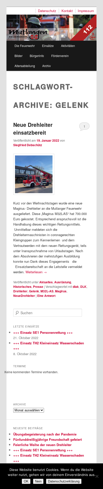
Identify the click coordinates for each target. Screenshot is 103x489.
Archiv (46, 66)
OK (26, 481)
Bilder (18, 55)
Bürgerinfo (37, 55)
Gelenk (34, 291)
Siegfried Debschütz (27, 145)
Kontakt (67, 11)
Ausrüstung (62, 282)
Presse (38, 286)
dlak (76, 286)
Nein (38, 481)
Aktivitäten (68, 45)
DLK (83, 286)
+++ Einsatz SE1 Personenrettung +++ (43, 332)
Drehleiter (20, 291)
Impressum (86, 11)
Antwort (46, 295)
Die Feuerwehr (24, 45)
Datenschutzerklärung (64, 481)
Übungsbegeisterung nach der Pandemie (44, 434)
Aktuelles (46, 282)
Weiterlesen (36, 271)
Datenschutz (47, 11)
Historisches (22, 286)
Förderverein (60, 55)
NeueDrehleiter (24, 295)
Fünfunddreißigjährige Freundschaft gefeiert (47, 439)
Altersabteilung (24, 66)
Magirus (60, 291)
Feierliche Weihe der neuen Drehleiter (42, 444)
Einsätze (48, 45)
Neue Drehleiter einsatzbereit (32, 128)
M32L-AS (47, 291)
